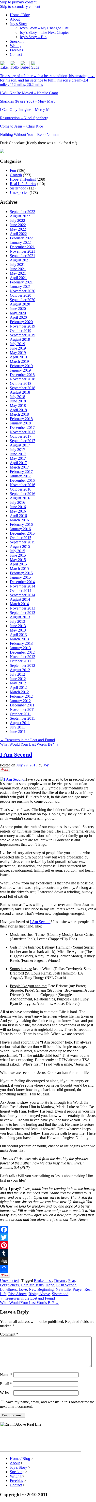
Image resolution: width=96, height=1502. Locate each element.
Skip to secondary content (20, 6)
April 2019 (18, 357)
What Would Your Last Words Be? (29, 744)
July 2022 (17, 220)
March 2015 (19, 568)
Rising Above (39, 1294)
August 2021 (20, 260)
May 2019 (18, 353)
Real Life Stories (23, 184)
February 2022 (21, 238)
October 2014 (20, 590)
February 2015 (21, 573)
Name (6, 1375)
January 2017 (20, 476)
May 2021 (18, 273)
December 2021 (22, 247)
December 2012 (22, 652)
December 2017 (22, 427)
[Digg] (48, 1261)
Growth (16, 175)
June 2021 (18, 269)
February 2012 (21, 696)
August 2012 (20, 670)
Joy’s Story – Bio (33, 37)
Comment (9, 1334)
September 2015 (22, 542)
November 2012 (22, 657)
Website (6, 1393)
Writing (15, 46)
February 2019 (21, 366)
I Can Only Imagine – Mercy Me (25, 109)
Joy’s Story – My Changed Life (44, 28)
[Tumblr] (48, 1253)
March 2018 (19, 414)
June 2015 (18, 555)
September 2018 (22, 388)
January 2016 (20, 529)
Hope (50, 1285)
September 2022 (22, 212)
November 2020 (22, 291)
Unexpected (19, 192)
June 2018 (18, 401)
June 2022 (18, 225)
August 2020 (20, 304)
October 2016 (20, 489)
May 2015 (18, 560)
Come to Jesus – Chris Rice (21, 126)
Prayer (77, 1289)
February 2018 (21, 419)
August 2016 (20, 498)
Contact (16, 54)
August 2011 (20, 723)
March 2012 (19, 692)
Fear (71, 1281)
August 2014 (20, 599)
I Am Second (16, 754)
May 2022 (18, 229)
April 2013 (18, 635)
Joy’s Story (18, 24)
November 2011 (22, 709)
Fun (13, 170)
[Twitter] (48, 1237)
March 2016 (19, 520)
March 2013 (19, 639)
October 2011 (20, 714)
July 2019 (17, 344)
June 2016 (18, 507)
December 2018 (22, 375)
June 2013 (18, 626)
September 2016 (22, 494)
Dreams (60, 1281)
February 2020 (21, 322)
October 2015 (20, 538)
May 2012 (18, 683)
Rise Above (17, 1294)
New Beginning (41, 1289)
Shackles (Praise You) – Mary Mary (27, 101)
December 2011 (22, 705)
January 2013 (20, 648)
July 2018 (17, 397)
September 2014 (22, 595)
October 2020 (20, 295)
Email (6, 1384)
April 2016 (18, 516)
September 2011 (22, 718)
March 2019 (19, 361)
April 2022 (18, 234)
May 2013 (18, 630)
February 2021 (21, 282)
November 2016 (22, 485)
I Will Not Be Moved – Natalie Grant (29, 93)
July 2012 (17, 674)
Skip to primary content (18, 2)
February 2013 (21, 643)
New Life (63, 1289)
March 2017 (19, 467)
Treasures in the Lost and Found (27, 740)
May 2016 (18, 511)
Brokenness (43, 1281)
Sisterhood (18, 188)
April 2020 (18, 317)
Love (23, 1289)
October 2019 (20, 331)
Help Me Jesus (32, 1285)
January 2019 (20, 370)
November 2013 (22, 608)
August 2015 (20, 546)
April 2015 (18, 564)
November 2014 (22, 586)
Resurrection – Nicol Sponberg (24, 118)
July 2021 (17, 264)
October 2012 (20, 661)
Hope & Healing (23, 179)
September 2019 (22, 335)
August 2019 (20, 339)
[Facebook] (48, 1229)
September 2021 (22, 256)
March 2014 (19, 604)
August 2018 (20, 392)
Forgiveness (9, 1285)
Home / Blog (20, 15)
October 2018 (20, 383)
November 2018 (22, 379)
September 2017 (22, 441)
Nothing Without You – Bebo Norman (29, 134)
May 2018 (18, 405)
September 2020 (22, 300)
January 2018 (20, 423)
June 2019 (18, 348)
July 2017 (17, 449)
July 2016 (17, 502)
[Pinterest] (48, 1245)
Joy (46, 765)
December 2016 (22, 480)
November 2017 (22, 432)
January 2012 (20, 701)
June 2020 (18, 308)
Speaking (17, 41)
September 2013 (22, 612)
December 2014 (22, 582)
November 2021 (22, 251)
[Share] (48, 1269)
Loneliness (8, 1289)
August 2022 (20, 216)
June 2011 (18, 731)
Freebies (16, 50)
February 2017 (21, 471)
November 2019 (22, 326)
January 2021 (20, 286)
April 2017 (18, 463)
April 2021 (18, 278)
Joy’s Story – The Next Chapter (44, 32)
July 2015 (17, 551)
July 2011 (17, 727)
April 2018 (18, 410)
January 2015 (20, 577)
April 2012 (18, 687)
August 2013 (20, 617)
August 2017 (20, 445)
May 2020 (18, 313)
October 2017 (20, 436)
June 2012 (18, 679)
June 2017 (18, 454)
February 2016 (21, 524)
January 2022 (20, 242)
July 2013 (17, 621)
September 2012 (22, 665)
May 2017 (18, 458)
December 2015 (22, 533)
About (15, 19)
